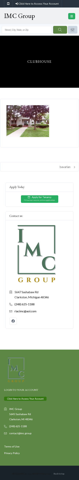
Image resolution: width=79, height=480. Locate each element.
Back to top (59, 473)
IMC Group (19, 16)
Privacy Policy (12, 453)
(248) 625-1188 (25, 304)
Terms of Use (11, 446)
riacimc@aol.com (25, 311)
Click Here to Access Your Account (38, 3)
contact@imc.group (20, 433)
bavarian (65, 166)
